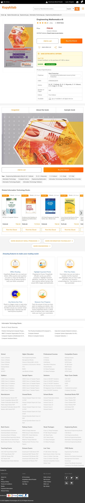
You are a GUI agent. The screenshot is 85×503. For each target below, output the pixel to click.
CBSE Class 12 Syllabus (8, 379)
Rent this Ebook (11, 230)
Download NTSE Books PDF (30, 456)
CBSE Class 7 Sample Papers (30, 390)
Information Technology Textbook (32, 182)
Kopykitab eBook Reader (29, 479)
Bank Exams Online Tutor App (52, 454)
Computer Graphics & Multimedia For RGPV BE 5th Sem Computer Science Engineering (13, 336)
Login (66, 2)
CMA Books (47, 362)
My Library (46, 486)
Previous (4, 213)
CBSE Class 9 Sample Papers (30, 386)
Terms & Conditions (6, 484)
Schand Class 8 (48, 409)
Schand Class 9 (48, 407)
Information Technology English (11, 182)
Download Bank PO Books (8, 430)
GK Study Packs (48, 435)
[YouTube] (76, 478)
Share (60, 47)
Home (2, 15)
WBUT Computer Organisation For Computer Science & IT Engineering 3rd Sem (13, 333)
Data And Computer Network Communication (66, 331)
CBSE (2, 369)
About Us (3, 477)
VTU (23, 367)
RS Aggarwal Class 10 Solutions (53, 388)
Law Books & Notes (27, 371)
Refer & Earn (47, 477)
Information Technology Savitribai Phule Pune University (65, 179)
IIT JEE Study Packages (50, 433)
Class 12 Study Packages (51, 430)
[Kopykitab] (8, 7)
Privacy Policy (5, 481)
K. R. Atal (71, 176)
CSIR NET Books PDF (7, 456)
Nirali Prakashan (53, 73)
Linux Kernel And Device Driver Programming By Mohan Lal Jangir (70, 219)
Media (3, 486)
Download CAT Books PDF (29, 461)
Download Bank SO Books (8, 435)
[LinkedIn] (66, 483)
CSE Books (68, 433)
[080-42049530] (77, 2)
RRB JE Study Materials (29, 430)
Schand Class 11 (48, 402)
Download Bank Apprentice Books (10, 437)
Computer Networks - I (61, 336)
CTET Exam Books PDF (7, 454)
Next (81, 213)
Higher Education (12, 15)
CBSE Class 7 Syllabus (7, 390)
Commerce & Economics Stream (31, 364)
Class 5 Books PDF (70, 404)
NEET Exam (68, 367)
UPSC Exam (68, 371)
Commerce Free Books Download (74, 465)
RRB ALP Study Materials (29, 439)
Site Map (24, 484)
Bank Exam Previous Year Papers (10, 442)
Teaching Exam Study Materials (10, 461)
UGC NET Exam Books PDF (9, 452)
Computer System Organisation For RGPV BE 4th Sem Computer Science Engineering (66, 333)
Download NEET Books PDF (30, 454)
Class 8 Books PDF (70, 398)
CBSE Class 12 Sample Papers (31, 379)
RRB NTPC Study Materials (30, 435)
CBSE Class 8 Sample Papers (30, 388)
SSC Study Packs (48, 437)
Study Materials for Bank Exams (10, 439)
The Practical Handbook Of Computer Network (40, 331)
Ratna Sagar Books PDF (8, 404)
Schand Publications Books (51, 398)
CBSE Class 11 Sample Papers (31, 381)
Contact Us (3, 470)
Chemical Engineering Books (73, 442)
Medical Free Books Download (73, 456)
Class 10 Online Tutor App (51, 458)
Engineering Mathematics (39, 179)
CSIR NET (68, 381)
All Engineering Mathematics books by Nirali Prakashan (62, 76)
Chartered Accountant (71, 388)
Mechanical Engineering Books (73, 430)
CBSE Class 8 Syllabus (7, 388)
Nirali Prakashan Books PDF (9, 398)
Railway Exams (69, 357)
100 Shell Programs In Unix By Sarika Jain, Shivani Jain (50, 218)
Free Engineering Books (29, 357)
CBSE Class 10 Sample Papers (31, 383)
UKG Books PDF (69, 409)
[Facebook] (66, 478)
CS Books (46, 360)
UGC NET (67, 379)
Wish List (46, 484)
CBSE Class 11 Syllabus (8, 381)
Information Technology (36, 15)
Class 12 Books (5, 357)
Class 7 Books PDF (70, 400)
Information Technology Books (73, 439)
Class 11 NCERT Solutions (51, 381)
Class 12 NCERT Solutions (51, 379)
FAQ (2, 479)
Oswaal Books (5, 367)
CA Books (46, 357)
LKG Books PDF (69, 407)
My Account (47, 479)
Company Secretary (70, 390)
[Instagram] (71, 483)
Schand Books (48, 367)
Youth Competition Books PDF (9, 400)
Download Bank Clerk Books (9, 433)
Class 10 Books (5, 362)
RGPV (24, 369)
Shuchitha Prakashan (50, 364)
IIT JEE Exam (68, 364)
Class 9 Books (5, 364)
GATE (66, 383)
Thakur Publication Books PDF (9, 402)
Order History (47, 481)
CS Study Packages (49, 371)
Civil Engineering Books (71, 435)
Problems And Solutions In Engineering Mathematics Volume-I (29, 219)
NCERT (3, 371)
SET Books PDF (5, 458)
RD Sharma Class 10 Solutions (52, 386)
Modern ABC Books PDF (8, 409)
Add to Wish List (46, 47)
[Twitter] (71, 478)
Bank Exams (68, 360)
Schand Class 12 (48, 400)
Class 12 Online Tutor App (51, 456)
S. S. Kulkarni (53, 176)
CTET (66, 386)
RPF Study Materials (28, 437)
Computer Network (33, 333)
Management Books (28, 360)
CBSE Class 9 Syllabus (7, 386)
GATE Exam (68, 362)
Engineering (23, 15)
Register (71, 2)
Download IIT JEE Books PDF (30, 452)
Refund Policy (5, 491)
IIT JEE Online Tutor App (50, 452)
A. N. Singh (63, 176)
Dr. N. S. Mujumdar (41, 176)
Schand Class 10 (48, 404)
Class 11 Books (5, 360)
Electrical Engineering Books (73, 437)
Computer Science (24, 179)
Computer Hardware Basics (9, 338)
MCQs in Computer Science (10, 217)
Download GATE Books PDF (30, 458)
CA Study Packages (49, 369)
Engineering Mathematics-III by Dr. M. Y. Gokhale (19, 176)
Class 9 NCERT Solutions (51, 390)
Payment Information (7, 488)
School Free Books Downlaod (73, 463)
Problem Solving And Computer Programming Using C (13, 331)
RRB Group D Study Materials (30, 433)
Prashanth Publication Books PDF (10, 407)
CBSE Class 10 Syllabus (8, 383)
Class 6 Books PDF (70, 402)
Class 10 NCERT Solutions (51, 383)
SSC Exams (68, 369)
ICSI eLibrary (26, 477)
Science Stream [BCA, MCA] (30, 362)
